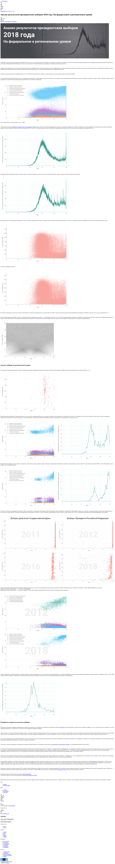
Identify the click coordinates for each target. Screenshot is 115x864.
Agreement (5, 846)
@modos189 (12, 805)
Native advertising (7, 854)
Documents (5, 844)
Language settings (4, 861)
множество (14, 127)
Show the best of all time (6, 821)
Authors (5, 835)
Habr (8, 862)
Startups (5, 856)
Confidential (5, 847)
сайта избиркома (93, 761)
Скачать (33, 779)
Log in (4, 826)
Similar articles (10, 819)
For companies (6, 843)
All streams (5, 1)
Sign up (4, 827)
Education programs (7, 855)
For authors (5, 842)
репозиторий (62, 727)
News (4, 833)
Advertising (5, 853)
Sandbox (5, 836)
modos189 (3, 11)
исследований (28, 127)
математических (21, 127)
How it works (6, 841)
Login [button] (2, 8)
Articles (4, 832)
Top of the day (4, 819)
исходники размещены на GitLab (29, 775)
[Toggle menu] (1, 1)
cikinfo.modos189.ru (26, 774)
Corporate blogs (6, 851)
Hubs (4, 834)
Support (10, 861)
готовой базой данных (62, 769)
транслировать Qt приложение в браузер (60, 744)
